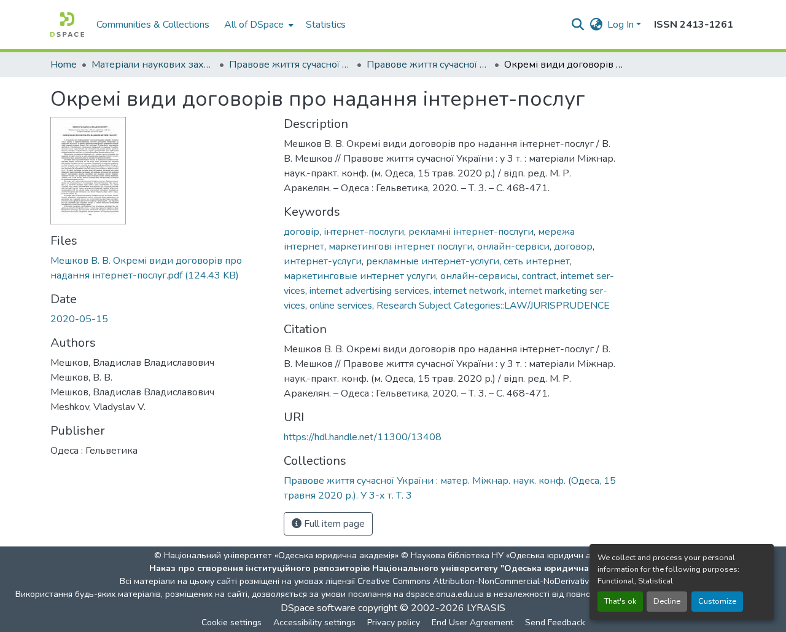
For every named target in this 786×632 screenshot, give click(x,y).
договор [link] (573, 246)
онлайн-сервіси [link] (513, 246)
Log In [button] (621, 24)
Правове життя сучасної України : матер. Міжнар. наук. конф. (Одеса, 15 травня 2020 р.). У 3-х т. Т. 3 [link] (428, 64)
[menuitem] (258, 24)
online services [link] (340, 305)
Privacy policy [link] (393, 622)
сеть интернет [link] (537, 261)
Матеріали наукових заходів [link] (152, 64)
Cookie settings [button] (231, 622)
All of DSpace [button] (254, 24)
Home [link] (63, 64)
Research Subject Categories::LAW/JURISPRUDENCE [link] (493, 305)
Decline (666, 601)
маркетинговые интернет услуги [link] (360, 276)
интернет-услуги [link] (323, 261)
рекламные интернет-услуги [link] (432, 261)
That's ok (620, 601)
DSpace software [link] (318, 608)
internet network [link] (469, 291)
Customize (717, 601)
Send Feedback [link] (555, 622)
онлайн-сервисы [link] (479, 276)
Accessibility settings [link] (314, 622)
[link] (159, 268)
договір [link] (301, 232)
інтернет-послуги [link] (364, 232)
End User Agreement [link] (472, 622)
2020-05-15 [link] (79, 319)
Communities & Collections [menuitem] (152, 24)
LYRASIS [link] (486, 608)
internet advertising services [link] (369, 291)
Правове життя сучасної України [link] (290, 64)
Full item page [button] (333, 524)
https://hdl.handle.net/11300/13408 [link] (363, 437)
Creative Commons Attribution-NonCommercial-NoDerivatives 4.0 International (510, 581)
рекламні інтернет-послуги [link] (471, 232)
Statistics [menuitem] (326, 24)
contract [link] (539, 276)
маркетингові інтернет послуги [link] (401, 246)
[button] (67, 24)
